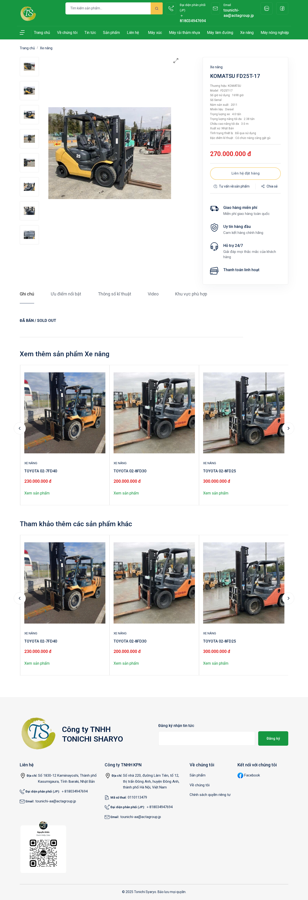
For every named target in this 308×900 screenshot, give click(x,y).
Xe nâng (247, 32)
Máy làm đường (220, 32)
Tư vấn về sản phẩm (234, 186)
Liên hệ (133, 32)
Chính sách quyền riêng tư (210, 795)
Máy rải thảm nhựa (184, 32)
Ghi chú (27, 293)
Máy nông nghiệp (275, 32)
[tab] (29, 66)
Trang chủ (42, 32)
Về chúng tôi (67, 32)
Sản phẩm (111, 32)
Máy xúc (155, 32)
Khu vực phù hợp (191, 293)
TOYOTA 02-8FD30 (130, 471)
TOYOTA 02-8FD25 (219, 471)
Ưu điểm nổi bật (66, 293)
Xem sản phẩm (37, 493)
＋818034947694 (74, 791)
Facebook (252, 775)
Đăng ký (273, 738)
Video (153, 293)
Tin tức (90, 32)
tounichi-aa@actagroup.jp (55, 801)
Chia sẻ (272, 186)
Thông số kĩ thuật (114, 293)
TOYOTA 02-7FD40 (40, 471)
